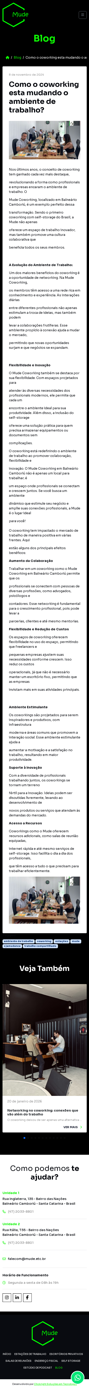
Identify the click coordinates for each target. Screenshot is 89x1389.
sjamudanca (12, 946)
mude (76, 941)
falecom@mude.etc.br (27, 1259)
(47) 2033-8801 (21, 1211)
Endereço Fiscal (46, 1360)
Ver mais (71, 1127)
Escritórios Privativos (66, 1354)
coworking (44, 941)
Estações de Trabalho (30, 1354)
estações (61, 941)
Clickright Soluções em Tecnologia (55, 1384)
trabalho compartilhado (40, 946)
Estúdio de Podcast (38, 1367)
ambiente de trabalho (18, 941)
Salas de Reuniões (18, 1360)
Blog (17, 57)
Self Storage (70, 1360)
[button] (24, 1138)
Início (7, 1354)
